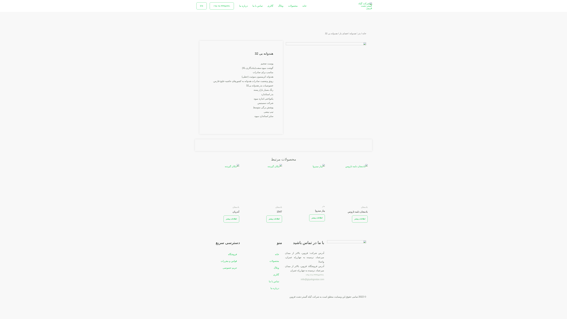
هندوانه (353, 33)
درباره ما (243, 6)
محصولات (293, 6)
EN (201, 6)
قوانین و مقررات (229, 261)
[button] (222, 6)
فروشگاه (232, 254)
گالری (270, 6)
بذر (359, 33)
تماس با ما (257, 6)
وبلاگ (280, 6)
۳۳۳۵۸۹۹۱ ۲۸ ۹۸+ (315, 275)
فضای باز (343, 33)
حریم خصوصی (230, 268)
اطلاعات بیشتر (359, 219)
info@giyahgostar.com (312, 279)
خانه (304, 6)
